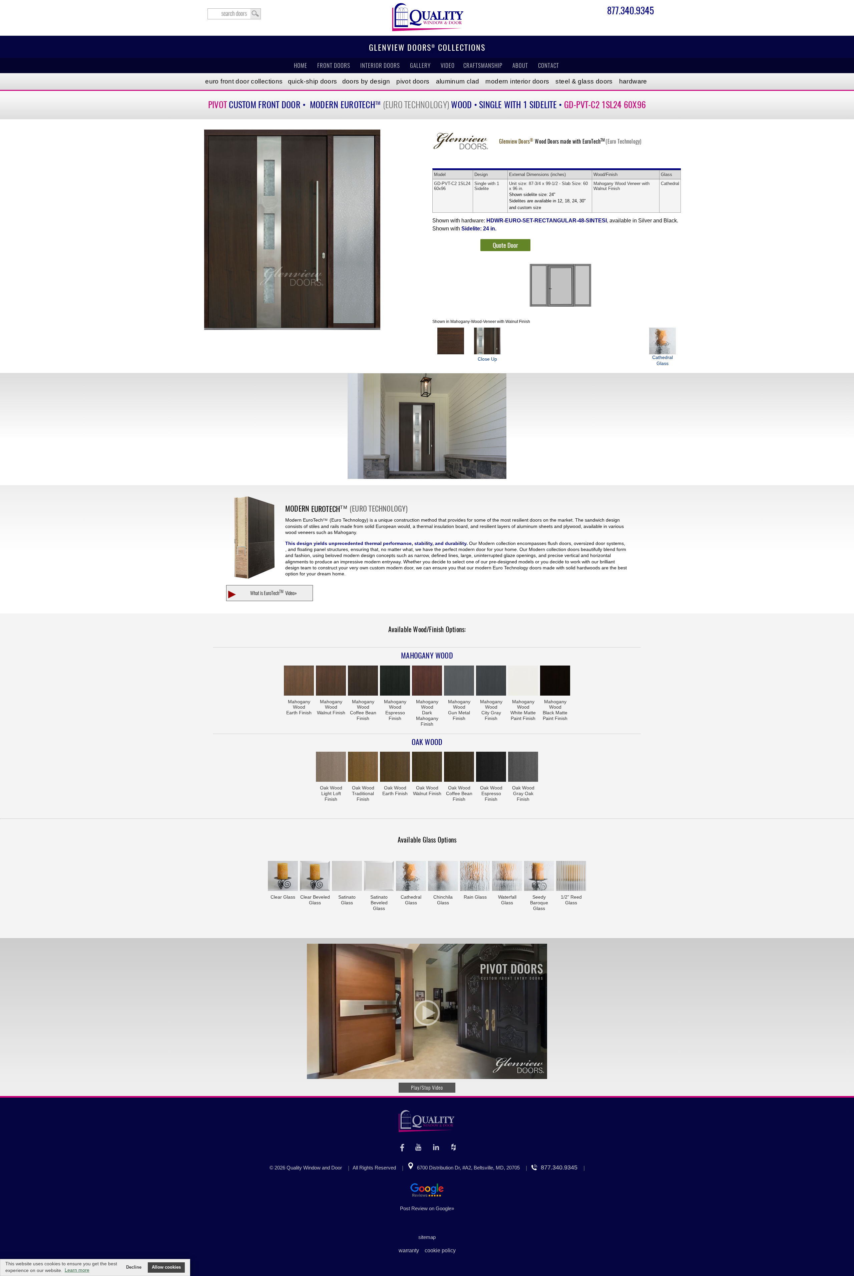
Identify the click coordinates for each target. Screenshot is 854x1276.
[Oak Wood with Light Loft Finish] (331, 767)
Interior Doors (380, 65)
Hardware (633, 81)
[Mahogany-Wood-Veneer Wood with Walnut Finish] (450, 341)
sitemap (427, 1237)
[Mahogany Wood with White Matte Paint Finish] (523, 681)
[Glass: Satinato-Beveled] (379, 876)
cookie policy (440, 1250)
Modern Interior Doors (517, 81)
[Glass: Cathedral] (411, 876)
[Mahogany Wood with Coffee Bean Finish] (363, 681)
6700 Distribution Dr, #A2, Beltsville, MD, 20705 (468, 1167)
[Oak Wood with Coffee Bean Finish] (459, 767)
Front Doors (333, 65)
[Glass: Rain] (475, 876)
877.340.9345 (630, 12)
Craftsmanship (482, 65)
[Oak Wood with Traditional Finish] (363, 767)
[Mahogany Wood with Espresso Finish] (395, 681)
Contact (548, 65)
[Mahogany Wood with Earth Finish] (299, 681)
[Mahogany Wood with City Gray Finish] (491, 681)
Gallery (420, 65)
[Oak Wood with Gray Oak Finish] (523, 767)
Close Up (487, 359)
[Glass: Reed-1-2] (571, 876)
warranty (409, 1250)
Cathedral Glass (662, 360)
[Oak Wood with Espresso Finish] (491, 767)
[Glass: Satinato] (347, 876)
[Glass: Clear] (283, 876)
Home (300, 65)
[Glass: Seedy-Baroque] (539, 876)
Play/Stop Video (427, 1087)
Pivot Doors (412, 81)
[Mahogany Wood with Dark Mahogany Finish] (427, 681)
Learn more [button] (77, 1270)
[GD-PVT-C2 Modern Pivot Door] (427, 426)
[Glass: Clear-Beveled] (315, 876)
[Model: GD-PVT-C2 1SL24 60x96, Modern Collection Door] (292, 230)
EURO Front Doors (244, 81)
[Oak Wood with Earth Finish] (395, 767)
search (234, 13)
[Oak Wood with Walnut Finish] (427, 767)
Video (448, 65)
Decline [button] (133, 1267)
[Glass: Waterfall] (507, 876)
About (520, 65)
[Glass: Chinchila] (443, 876)
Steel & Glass (583, 81)
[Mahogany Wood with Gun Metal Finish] (459, 681)
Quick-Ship (312, 81)
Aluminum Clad (457, 81)
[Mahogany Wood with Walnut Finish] (331, 681)
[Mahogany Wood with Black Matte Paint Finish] (555, 681)
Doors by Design (366, 81)
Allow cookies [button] (166, 1267)
